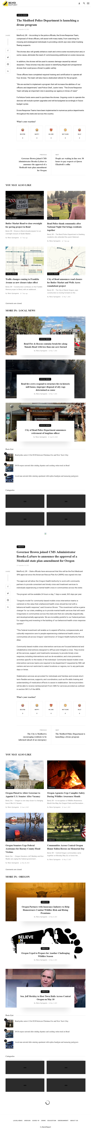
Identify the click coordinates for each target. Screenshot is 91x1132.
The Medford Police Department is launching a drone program (70, 735)
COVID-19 (35, 1120)
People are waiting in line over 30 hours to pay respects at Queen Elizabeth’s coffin (69, 161)
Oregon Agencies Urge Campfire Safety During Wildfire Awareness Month (66, 794)
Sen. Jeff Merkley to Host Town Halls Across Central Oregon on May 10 (45, 998)
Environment (63, 1120)
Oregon (21, 547)
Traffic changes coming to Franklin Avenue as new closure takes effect (22, 280)
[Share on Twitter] (8, 57)
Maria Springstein (13, 237)
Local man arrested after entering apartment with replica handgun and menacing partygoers (46, 476)
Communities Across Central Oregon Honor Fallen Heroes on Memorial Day (65, 847)
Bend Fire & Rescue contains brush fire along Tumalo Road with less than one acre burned (45, 345)
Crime (43, 1120)
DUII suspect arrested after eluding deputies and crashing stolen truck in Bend (42, 465)
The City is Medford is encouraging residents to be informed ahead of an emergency (33, 736)
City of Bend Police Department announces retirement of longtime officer (45, 431)
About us (74, 1120)
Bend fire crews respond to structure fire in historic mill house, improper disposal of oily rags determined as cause (45, 387)
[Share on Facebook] (8, 50)
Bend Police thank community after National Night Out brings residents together (64, 227)
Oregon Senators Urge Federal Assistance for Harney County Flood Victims (23, 849)
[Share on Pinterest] (8, 64)
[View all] (25, 501)
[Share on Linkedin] (8, 71)
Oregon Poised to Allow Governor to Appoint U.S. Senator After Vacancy (23, 794)
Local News (22, 15)
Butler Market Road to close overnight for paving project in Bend (24, 225)
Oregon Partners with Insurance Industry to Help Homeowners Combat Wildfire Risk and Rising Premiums (45, 910)
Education (51, 1120)
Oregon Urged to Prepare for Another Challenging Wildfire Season (45, 954)
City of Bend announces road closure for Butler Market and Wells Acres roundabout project (64, 282)
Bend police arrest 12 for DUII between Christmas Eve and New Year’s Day (41, 455)
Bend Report (46, 1127)
